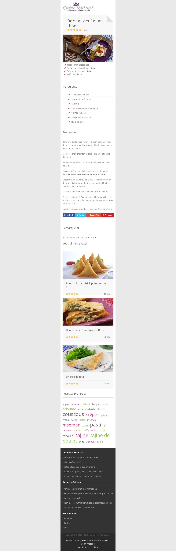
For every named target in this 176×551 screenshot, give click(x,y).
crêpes (92, 414)
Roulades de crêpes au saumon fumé (81, 457)
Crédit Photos (86, 543)
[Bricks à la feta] (88, 371)
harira (74, 419)
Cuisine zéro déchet (73, 498)
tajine (81, 435)
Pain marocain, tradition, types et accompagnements (88, 502)
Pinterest (108, 215)
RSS (66, 527)
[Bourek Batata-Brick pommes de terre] (88, 278)
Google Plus (95, 215)
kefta (82, 419)
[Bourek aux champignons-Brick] (88, 324)
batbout (86, 404)
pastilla (98, 424)
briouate (69, 408)
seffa (86, 430)
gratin (66, 419)
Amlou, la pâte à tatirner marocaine (80, 489)
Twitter (81, 215)
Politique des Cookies (88, 547)
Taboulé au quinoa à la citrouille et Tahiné (83, 471)
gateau (104, 415)
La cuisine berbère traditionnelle (79, 507)
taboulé (68, 436)
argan (66, 404)
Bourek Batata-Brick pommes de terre (86, 285)
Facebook (69, 215)
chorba (101, 409)
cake (80, 409)
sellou (94, 430)
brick (105, 404)
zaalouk (90, 441)
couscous (73, 414)
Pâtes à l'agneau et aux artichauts (79, 467)
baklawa (75, 404)
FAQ (84, 540)
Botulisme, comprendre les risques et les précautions (88, 493)
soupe (103, 430)
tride (81, 441)
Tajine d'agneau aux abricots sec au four (82, 476)
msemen (72, 425)
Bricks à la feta (75, 376)
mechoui (92, 419)
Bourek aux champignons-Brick (85, 330)
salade (77, 430)
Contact (68, 540)
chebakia (90, 409)
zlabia (100, 441)
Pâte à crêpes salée (73, 462)
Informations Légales (98, 540)
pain (85, 425)
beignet (96, 404)
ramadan (67, 430)
